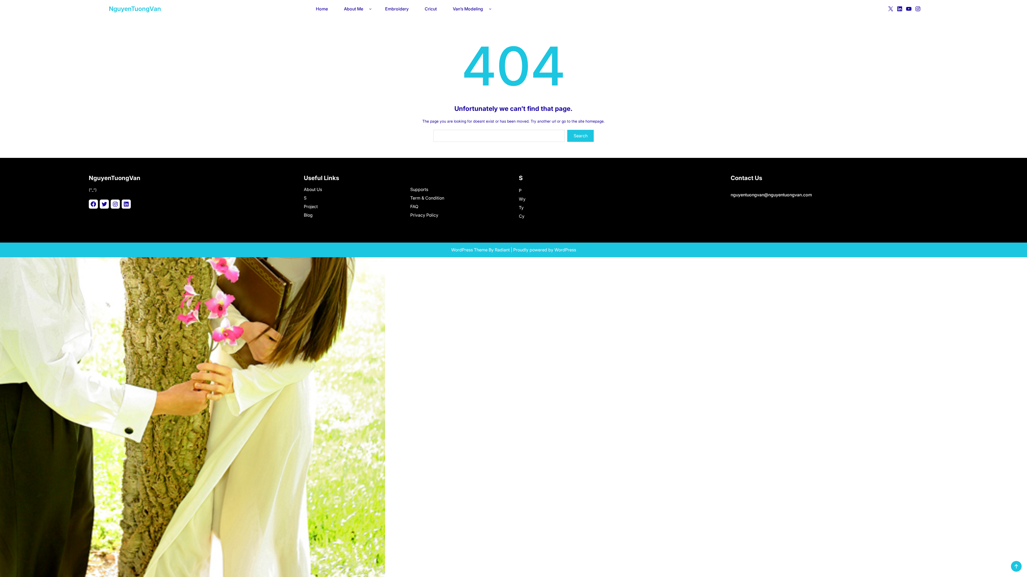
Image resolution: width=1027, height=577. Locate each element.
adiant (503, 249)
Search (581, 135)
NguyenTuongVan (135, 9)
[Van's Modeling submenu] (491, 8)
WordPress (565, 249)
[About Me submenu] (371, 8)
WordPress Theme (469, 249)
